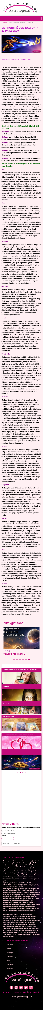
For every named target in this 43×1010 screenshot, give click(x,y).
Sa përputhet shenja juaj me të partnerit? (18, 735)
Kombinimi (9, 968)
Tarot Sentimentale (21, 711)
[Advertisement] (21, 799)
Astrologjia (9, 953)
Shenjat (8, 949)
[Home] (20, 8)
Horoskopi (9, 957)
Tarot (8, 961)
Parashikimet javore (10, 833)
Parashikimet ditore (10, 831)
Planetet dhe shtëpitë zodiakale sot (16, 60)
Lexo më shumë (21, 678)
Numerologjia (8, 687)
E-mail (4, 835)
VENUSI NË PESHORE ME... (14, 654)
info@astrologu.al (22, 996)
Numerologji (10, 965)
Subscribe (6, 843)
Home (5, 23)
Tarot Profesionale (21, 708)
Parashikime (10, 945)
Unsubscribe (16, 843)
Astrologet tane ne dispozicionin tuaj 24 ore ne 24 (21, 670)
